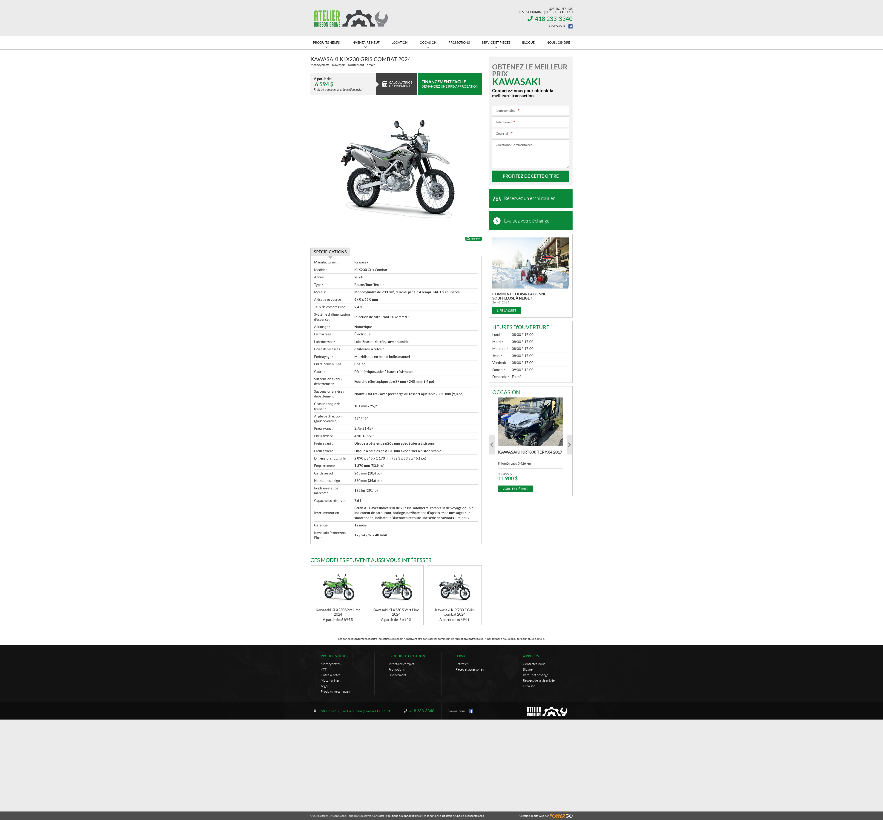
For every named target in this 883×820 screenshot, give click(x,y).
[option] (531, 444)
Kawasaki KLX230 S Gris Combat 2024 (454, 612)
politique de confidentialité (403, 815)
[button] (492, 444)
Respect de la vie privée (539, 680)
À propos (531, 656)
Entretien (462, 664)
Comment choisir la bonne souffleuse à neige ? (519, 296)
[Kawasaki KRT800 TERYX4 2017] (530, 421)
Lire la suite (506, 310)
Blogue (528, 669)
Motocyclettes (331, 664)
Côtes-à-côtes (330, 675)
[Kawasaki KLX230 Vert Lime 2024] (338, 587)
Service (462, 656)
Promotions (396, 669)
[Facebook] (570, 26)
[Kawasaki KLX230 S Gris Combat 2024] (454, 587)
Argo (324, 686)
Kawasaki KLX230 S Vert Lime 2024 (396, 612)
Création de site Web (531, 815)
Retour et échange (535, 675)
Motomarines (330, 680)
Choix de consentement (469, 815)
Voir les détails (515, 489)
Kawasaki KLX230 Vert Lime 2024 (338, 612)
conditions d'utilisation (440, 815)
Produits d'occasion (406, 656)
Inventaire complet (401, 664)
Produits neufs (334, 656)
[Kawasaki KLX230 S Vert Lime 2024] (396, 587)
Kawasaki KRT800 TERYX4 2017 (530, 452)
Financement (397, 675)
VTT (324, 669)
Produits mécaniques (335, 691)
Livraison (529, 686)
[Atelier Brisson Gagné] (350, 17)
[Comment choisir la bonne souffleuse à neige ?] (530, 263)
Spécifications (330, 251)
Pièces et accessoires (470, 669)
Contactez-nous (534, 664)
